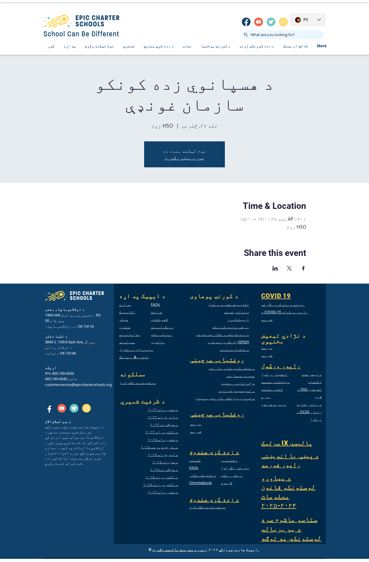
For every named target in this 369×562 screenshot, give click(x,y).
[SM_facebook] (246, 22)
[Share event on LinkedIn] (275, 268)
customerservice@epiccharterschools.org (78, 384)
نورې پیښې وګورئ (184, 158)
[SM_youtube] (258, 22)
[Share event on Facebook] (303, 268)
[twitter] (271, 22)
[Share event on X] (289, 268)
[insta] (283, 22)
